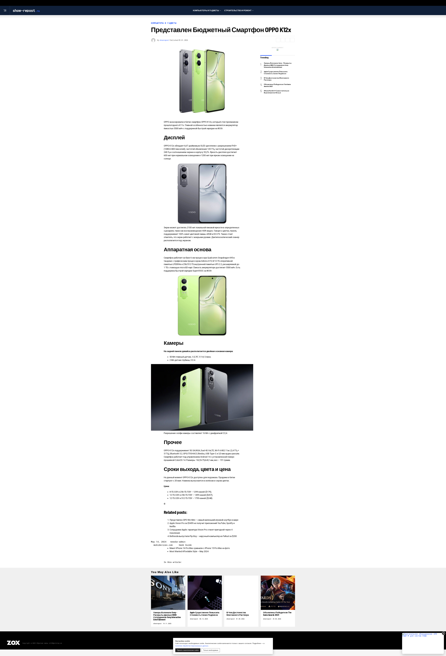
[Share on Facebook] (278, 40)
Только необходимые (210, 650)
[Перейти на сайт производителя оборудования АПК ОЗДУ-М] (423, 643)
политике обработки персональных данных (191, 646)
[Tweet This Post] (283, 40)
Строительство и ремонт (237, 10)
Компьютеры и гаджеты (206, 10)
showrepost (164, 40)
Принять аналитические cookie (188, 650)
